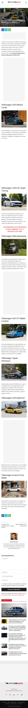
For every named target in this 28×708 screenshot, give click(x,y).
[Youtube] (21, 694)
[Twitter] (6, 29)
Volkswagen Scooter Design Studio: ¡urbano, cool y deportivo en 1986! (14, 229)
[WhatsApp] (9, 29)
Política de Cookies (21, 702)
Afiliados (7, 703)
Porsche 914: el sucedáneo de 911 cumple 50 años (7, 526)
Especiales (6, 6)
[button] (2, 2)
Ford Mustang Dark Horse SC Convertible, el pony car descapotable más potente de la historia (17, 653)
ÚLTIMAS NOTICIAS (6, 600)
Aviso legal (4, 702)
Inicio (2, 6)
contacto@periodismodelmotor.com (14, 690)
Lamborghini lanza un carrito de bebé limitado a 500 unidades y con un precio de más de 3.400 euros (17, 621)
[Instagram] (10, 694)
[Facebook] (2, 29)
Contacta (20, 703)
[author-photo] (14, 539)
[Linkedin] (14, 694)
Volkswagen (15, 47)
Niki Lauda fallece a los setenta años (21, 525)
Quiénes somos (14, 703)
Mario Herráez (5, 24)
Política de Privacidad (12, 702)
